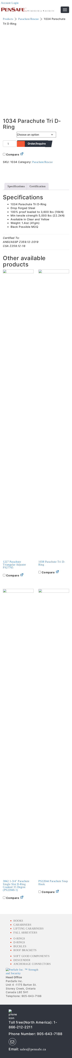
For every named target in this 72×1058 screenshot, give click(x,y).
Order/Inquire (37, 143)
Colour (7, 134)
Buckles (19, 946)
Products (8, 18)
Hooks (18, 920)
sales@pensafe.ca (33, 1049)
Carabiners (22, 924)
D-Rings (19, 942)
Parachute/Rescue (28, 18)
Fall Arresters (25, 932)
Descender (21, 960)
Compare (12, 154)
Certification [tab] (38, 186)
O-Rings (19, 938)
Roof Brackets (25, 950)
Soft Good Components (31, 956)
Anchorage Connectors (32, 964)
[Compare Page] (22, 154)
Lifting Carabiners (28, 928)
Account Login (10, 3)
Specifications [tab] (16, 186)
